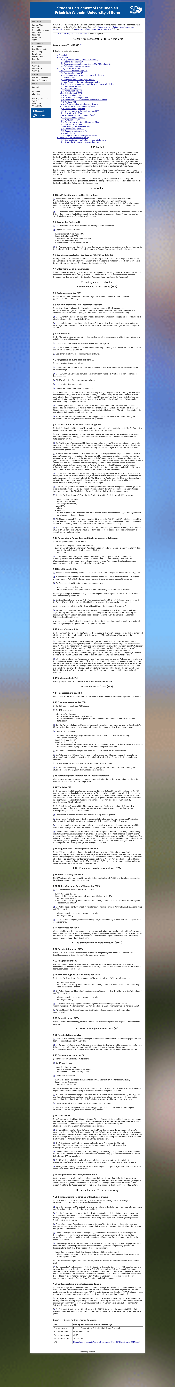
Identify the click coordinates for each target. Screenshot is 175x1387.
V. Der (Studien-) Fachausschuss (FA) (74, 126)
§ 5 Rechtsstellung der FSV (72, 73)
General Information (40, 30)
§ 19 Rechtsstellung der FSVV (73, 109)
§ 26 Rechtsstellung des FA (72, 129)
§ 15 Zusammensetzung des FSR (74, 97)
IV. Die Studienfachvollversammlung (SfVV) (77, 115)
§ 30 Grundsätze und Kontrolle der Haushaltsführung (83, 140)
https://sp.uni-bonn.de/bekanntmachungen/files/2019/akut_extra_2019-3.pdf (106, 1342)
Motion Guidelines (40, 78)
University (37, 106)
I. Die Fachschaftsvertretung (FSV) (73, 71)
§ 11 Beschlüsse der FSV (71, 86)
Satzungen (68, 33)
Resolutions (37, 54)
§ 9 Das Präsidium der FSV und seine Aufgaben (80, 82)
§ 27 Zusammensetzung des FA (74, 131)
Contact (35, 87)
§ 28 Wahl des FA (68, 133)
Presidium (36, 37)
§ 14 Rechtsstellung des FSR (73, 95)
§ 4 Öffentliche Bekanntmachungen (76, 66)
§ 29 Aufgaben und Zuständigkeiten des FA (79, 135)
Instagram (40, 115)
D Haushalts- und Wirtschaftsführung (73, 138)
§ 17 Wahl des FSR (68, 102)
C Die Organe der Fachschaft (69, 68)
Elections (37, 103)
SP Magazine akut (40, 98)
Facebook (40, 111)
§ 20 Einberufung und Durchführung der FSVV (80, 111)
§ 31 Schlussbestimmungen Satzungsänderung (80, 142)
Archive (35, 40)
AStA (35, 101)
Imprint (92, 1352)
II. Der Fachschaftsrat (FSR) (70, 93)
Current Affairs (38, 25)
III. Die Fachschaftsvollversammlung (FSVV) (77, 106)
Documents (37, 47)
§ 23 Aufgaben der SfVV (70, 120)
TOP (59, 33)
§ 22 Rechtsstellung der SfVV (73, 118)
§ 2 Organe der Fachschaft (72, 62)
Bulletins (36, 27)
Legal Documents (39, 49)
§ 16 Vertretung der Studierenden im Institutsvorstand (84, 100)
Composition (37, 32)
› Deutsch (36, 91)
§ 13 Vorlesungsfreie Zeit (71, 91)
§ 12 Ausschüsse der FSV (71, 89)
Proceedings (37, 52)
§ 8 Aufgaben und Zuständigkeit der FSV (78, 80)
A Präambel (62, 55)
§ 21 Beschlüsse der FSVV (71, 113)
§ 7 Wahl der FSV (68, 77)
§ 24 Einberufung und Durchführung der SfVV (80, 122)
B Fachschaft (62, 57)
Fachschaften (81, 33)
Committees (37, 66)
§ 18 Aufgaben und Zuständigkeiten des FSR (79, 104)
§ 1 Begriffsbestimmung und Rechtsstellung (79, 60)
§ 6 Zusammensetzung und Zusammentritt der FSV (82, 75)
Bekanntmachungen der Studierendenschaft (94, 29)
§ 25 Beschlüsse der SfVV (71, 124)
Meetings (36, 35)
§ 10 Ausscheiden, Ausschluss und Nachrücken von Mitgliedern (88, 84)
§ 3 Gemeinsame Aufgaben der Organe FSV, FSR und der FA (85, 64)
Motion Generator (39, 80)
